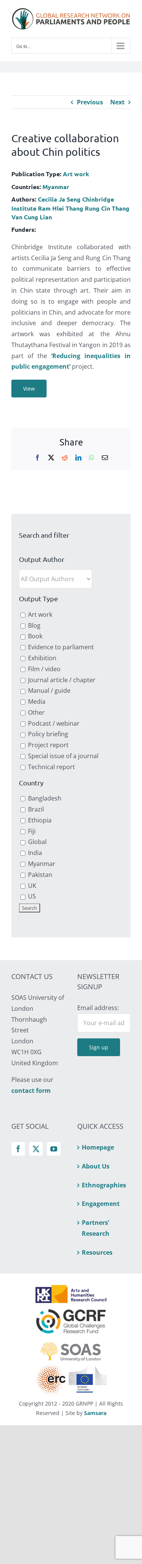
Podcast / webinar (53, 723)
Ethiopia (39, 820)
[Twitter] (36, 1149)
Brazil (35, 809)
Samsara (95, 1413)
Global (37, 842)
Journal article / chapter (61, 680)
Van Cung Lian (31, 217)
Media (36, 701)
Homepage (98, 1147)
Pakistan (39, 874)
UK (31, 885)
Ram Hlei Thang (60, 208)
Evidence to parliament (60, 647)
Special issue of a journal (62, 756)
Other (36, 712)
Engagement (101, 1203)
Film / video (44, 669)
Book (34, 636)
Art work (76, 174)
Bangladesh (44, 798)
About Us (95, 1166)
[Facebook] (18, 1149)
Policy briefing (47, 734)
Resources (97, 1252)
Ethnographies (104, 1185)
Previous (90, 102)
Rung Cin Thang (107, 208)
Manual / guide (48, 690)
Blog (34, 625)
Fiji (31, 831)
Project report (48, 745)
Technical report (51, 767)
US (31, 896)
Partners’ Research (95, 1228)
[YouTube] (54, 1149)
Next (117, 102)
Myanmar (55, 187)
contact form (31, 1090)
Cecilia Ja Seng (59, 199)
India (34, 853)
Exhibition (41, 658)
